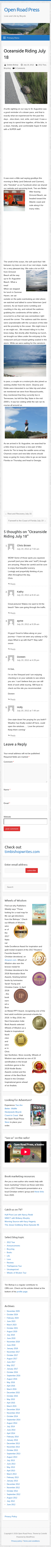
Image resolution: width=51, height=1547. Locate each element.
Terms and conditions (31, 1541)
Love (9, 1259)
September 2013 (13, 1454)
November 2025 (13, 1311)
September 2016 (13, 1376)
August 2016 (12, 1379)
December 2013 (13, 1443)
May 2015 (11, 1399)
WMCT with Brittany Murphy (17, 1218)
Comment (9, 762)
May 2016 (11, 1382)
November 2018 (13, 1342)
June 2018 (11, 1345)
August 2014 (12, 1423)
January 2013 (12, 1481)
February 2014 (13, 1437)
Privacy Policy (11, 1516)
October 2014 (12, 1416)
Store (7, 1122)
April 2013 (11, 1471)
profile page (22, 1291)
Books (9, 1252)
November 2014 (13, 1413)
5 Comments (20, 68)
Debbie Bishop (12, 65)
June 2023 (11, 1321)
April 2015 (11, 1403)
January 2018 (12, 1348)
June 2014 (11, 1430)
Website (7, 817)
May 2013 (11, 1467)
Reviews (10, 1263)
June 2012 (11, 1504)
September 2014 (13, 1420)
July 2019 (11, 1335)
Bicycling (7, 68)
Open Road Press (21, 9)
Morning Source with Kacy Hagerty (20, 1221)
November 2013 (13, 1447)
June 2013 (11, 1464)
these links (39, 1192)
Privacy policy (16, 1541)
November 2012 (13, 1487)
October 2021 (12, 1328)
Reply (12, 584)
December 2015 (13, 1393)
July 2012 (11, 1501)
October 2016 (12, 1372)
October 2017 (12, 1355)
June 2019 (11, 1338)
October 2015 (12, 1396)
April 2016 (11, 1386)
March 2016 (11, 1389)
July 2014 (11, 1426)
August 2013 (12, 1457)
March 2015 (11, 1406)
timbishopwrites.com (22, 851)
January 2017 (12, 1369)
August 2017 (12, 1359)
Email (7, 803)
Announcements (13, 1246)
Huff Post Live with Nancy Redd (19, 1215)
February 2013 (13, 1477)
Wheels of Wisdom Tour (16, 1273)
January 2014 (12, 1440)
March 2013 (11, 1474)
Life (8, 1256)
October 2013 (12, 1450)
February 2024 (13, 1318)
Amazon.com (10, 960)
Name (7, 789)
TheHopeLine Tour (14, 1266)
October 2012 (12, 1491)
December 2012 (13, 1484)
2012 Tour (42, 65)
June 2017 (11, 1362)
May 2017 (11, 1365)
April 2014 (11, 1433)
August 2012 (12, 1498)
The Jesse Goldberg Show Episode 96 (22, 1225)
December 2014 (13, 1409)
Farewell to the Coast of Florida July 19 (27, 520)
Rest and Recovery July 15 (18, 514)
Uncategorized (13, 1269)
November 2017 (13, 1352)
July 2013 (11, 1460)
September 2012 (13, 1494)
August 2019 (12, 1331)
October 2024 (12, 1314)
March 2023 (11, 1325)
